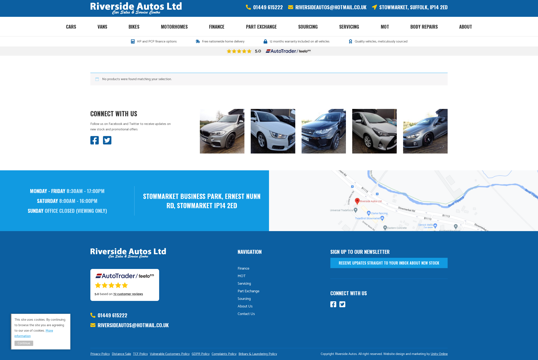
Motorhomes (174, 26)
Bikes (134, 26)
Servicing (349, 26)
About (465, 26)
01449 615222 (268, 7)
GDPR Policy (201, 354)
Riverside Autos (136, 8)
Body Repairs (424, 26)
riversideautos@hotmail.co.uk (331, 7)
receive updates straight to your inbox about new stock (389, 263)
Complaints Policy (224, 354)
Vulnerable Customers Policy (170, 354)
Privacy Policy (100, 354)
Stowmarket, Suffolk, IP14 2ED (413, 7)
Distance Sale (121, 354)
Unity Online (439, 354)
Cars (71, 26)
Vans (102, 26)
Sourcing (308, 26)
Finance (216, 26)
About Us (245, 306)
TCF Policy (140, 354)
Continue (24, 343)
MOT (385, 26)
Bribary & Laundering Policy (258, 354)
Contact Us (246, 314)
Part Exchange (261, 26)
